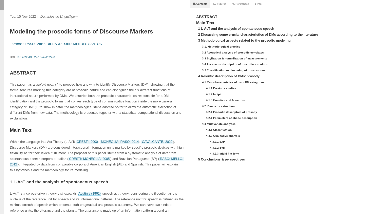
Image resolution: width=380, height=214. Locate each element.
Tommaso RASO (22, 44)
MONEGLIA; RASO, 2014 (120, 142)
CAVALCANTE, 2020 (157, 142)
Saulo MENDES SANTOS (83, 44)
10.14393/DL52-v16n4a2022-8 (35, 57)
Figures (221, 3)
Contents (201, 3)
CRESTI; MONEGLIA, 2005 (89, 159)
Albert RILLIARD (49, 44)
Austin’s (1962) (89, 193)
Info (259, 3)
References (242, 3)
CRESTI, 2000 (87, 142)
